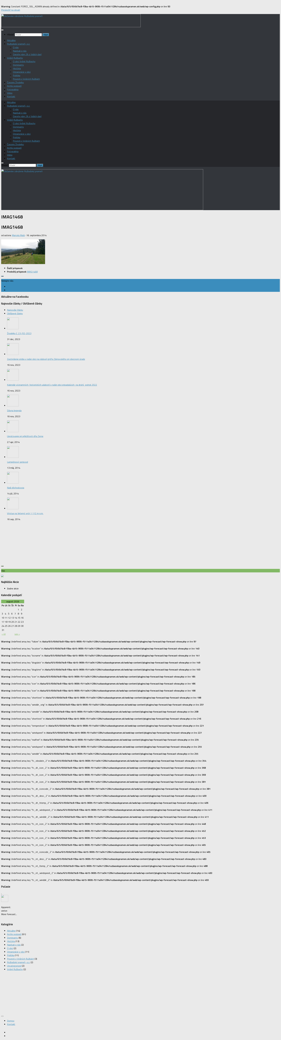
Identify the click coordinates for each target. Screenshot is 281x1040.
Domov (10, 1020)
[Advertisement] (140, 543)
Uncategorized (14, 966)
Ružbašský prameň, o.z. (18, 44)
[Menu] (2, 1016)
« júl (4, 634)
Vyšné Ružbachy (15, 58)
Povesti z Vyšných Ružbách (26, 79)
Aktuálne (11, 40)
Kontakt (11, 96)
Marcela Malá (18, 235)
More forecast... (9, 914)
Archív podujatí (14, 86)
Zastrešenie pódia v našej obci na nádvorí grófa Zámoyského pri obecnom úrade (46, 359)
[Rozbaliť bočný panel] (2, 276)
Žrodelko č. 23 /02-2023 (19, 333)
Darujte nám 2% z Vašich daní (27, 54)
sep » (17, 634)
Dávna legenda (14, 410)
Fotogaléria (12, 89)
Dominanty (18, 65)
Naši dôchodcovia (15, 487)
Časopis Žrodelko (15, 82)
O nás (16, 47)
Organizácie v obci (22, 72)
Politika (16, 75)
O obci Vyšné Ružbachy (24, 61)
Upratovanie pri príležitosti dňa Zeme (25, 436)
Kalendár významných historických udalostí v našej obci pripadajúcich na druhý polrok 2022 (52, 385)
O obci (10, 948)
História (17, 68)
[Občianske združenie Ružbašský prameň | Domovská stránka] (71, 26)
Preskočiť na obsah (10, 10)
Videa (9, 93)
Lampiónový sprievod (17, 462)
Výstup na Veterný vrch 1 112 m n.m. (25, 513)
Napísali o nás (19, 51)
